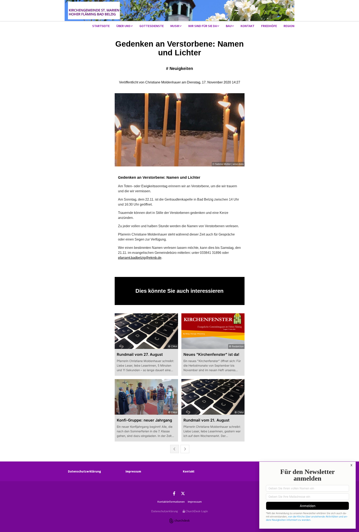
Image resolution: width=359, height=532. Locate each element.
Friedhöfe (269, 26)
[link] (124, 26)
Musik (174, 26)
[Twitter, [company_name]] (183, 493)
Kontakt (247, 26)
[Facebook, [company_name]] (174, 493)
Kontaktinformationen (171, 501)
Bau (229, 26)
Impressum (133, 471)
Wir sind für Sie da (202, 26)
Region (289, 26)
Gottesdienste (151, 26)
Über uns (123, 26)
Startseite (101, 26)
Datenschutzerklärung (84, 471)
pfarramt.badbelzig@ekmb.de (139, 257)
